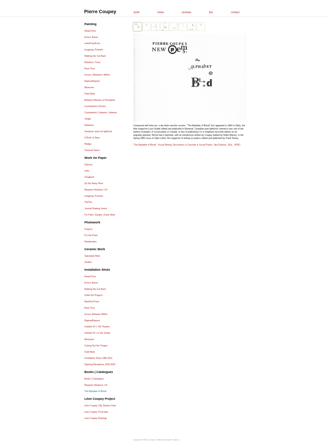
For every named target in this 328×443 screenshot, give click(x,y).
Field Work (89, 93)
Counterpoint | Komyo (95, 106)
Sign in (176, 440)
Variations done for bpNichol (98, 131)
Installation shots (97, 269)
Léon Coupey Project (99, 398)
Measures (89, 87)
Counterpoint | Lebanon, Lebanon (100, 112)
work (136, 12)
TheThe (88, 202)
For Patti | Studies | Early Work (99, 214)
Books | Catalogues (98, 372)
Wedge (87, 144)
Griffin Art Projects (93, 295)
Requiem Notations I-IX (95, 189)
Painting (90, 24)
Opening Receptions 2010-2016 (99, 364)
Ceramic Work (94, 249)
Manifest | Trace (92, 62)
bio (211, 12)
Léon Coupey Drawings (95, 418)
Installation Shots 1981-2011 (98, 358)
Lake (86, 170)
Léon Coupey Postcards (96, 412)
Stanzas (88, 164)
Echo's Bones (91, 37)
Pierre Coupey (100, 11)
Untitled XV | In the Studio (97, 333)
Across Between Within (95, 314)
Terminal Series (92, 150)
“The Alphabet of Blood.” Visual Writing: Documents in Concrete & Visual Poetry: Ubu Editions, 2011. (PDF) (186, 144)
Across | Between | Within (97, 74)
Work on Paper (95, 158)
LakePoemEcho (92, 43)
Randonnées (90, 241)
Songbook (89, 177)
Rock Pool (89, 68)
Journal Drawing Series (95, 208)
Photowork (92, 222)
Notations (89, 125)
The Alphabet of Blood (95, 391)
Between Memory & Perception (99, 100)
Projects (88, 229)
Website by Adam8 (164, 440)
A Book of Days (92, 137)
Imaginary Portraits (93, 49)
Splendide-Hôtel (92, 256)
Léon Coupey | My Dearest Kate (100, 405)
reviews (186, 12)
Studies (88, 262)
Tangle (87, 118)
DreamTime (90, 31)
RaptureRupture (92, 81)
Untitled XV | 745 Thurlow (97, 326)
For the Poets (91, 235)
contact (235, 12)
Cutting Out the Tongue (95, 345)
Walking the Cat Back (95, 56)
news (160, 12)
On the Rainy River (93, 183)
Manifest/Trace (91, 301)
